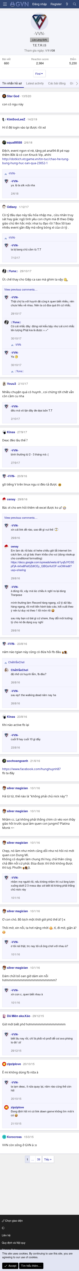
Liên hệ (6, 1235)
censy (11, 499)
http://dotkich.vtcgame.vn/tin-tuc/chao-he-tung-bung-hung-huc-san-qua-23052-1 (35, 161)
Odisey (12, 207)
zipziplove (14, 1064)
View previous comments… (20, 289)
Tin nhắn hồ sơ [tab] (12, 83)
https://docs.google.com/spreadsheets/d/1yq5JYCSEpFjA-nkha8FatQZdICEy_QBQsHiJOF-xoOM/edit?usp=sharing (42, 566)
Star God (13, 96)
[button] (39, 1228)
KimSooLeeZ (16, 119)
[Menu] (5, 4)
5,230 (73, 63)
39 (38, 1159)
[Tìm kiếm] (74, 4)
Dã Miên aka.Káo (18, 1016)
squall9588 (14, 142)
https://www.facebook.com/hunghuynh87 (31, 769)
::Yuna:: (12, 271)
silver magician (17, 788)
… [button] (32, 1159)
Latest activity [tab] (35, 83)
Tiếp (46, 1159)
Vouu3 (11, 383)
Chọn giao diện (13, 1220)
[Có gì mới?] (67, 4)
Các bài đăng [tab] (57, 83)
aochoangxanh (17, 761)
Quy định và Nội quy (13, 1242)
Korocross (14, 1137)
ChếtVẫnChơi (19, 670)
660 (6, 63)
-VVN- (14, 181)
